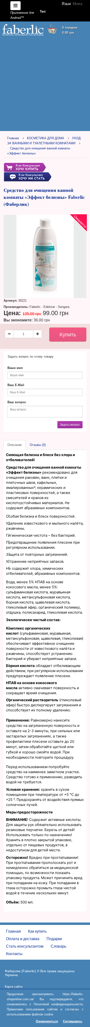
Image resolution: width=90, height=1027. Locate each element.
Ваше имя (15, 368)
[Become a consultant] (27, 177)
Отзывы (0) (38, 445)
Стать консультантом (24, 946)
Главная (13, 138)
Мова (77, 4)
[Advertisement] (45, 84)
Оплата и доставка (22, 939)
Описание (14, 445)
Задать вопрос (70, 424)
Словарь (58, 946)
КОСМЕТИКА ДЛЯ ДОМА (45, 138)
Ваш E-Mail (15, 385)
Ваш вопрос (16, 402)
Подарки (54, 939)
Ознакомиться (47, 1021)
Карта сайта (13, 986)
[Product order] (25, 167)
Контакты (14, 954)
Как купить (37, 931)
